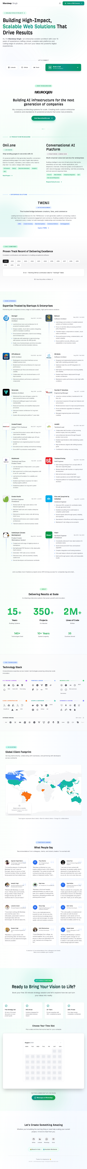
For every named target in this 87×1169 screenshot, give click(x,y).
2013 (12, 265)
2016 (70, 261)
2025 (12, 261)
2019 (51, 261)
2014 (5, 265)
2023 (25, 261)
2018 (58, 261)
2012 (18, 265)
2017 (64, 261)
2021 (38, 261)
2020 (45, 261)
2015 (77, 261)
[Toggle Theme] (60, 3)
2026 (5, 261)
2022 (32, 261)
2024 (18, 261)
